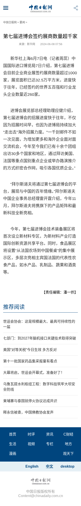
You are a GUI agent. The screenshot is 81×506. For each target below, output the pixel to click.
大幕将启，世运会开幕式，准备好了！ (33, 373)
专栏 (49, 444)
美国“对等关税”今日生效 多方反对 (30, 350)
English (31, 466)
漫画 (12, 454)
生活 (12, 444)
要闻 (22, 22)
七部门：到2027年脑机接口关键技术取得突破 (39, 338)
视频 (31, 444)
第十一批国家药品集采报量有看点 (30, 361)
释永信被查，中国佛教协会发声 (28, 412)
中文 (49, 466)
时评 (31, 434)
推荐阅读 (14, 307)
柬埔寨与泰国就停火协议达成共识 (30, 401)
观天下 (68, 454)
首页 (12, 434)
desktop (67, 466)
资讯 (49, 434)
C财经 (68, 434)
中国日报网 (10, 22)
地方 (68, 444)
